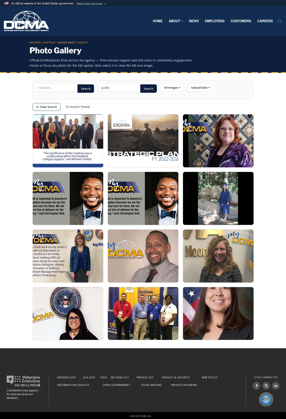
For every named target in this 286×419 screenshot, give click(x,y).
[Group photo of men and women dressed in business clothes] (68, 140)
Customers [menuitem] (241, 21)
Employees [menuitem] (214, 21)
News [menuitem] (194, 21)
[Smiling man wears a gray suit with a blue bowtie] (68, 198)
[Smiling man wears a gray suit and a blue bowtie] (143, 198)
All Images (171, 87)
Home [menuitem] (157, 21)
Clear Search (48, 107)
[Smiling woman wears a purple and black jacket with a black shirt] (218, 140)
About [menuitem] (174, 21)
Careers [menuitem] (265, 21)
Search (85, 88)
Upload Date (199, 87)
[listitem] (256, 385)
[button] (91, 3)
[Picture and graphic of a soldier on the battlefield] (143, 140)
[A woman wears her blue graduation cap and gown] (218, 198)
